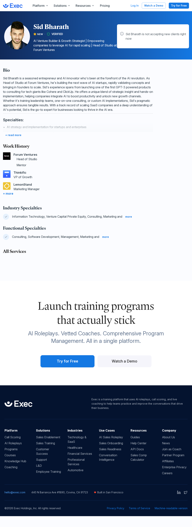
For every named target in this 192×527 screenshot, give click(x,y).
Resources (83, 5)
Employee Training (48, 471)
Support (41, 459)
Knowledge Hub (15, 461)
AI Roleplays (13, 443)
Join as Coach (171, 449)
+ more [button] (8, 193)
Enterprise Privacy (174, 467)
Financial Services (80, 454)
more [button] (128, 216)
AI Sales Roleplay (111, 437)
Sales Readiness (110, 449)
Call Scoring (12, 437)
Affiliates (168, 461)
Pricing (105, 5)
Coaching (10, 467)
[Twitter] (186, 492)
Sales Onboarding (111, 443)
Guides (135, 437)
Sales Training (45, 443)
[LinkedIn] (179, 492)
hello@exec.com (14, 492)
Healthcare (75, 448)
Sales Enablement (48, 437)
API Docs (137, 449)
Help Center (138, 443)
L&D (39, 465)
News (166, 443)
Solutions (60, 5)
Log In (135, 5)
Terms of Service (139, 508)
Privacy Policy (115, 508)
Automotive (75, 470)
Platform (39, 5)
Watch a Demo (153, 5)
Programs (11, 449)
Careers (167, 473)
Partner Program (173, 455)
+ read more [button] (13, 135)
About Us (168, 437)
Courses (10, 455)
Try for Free (179, 5)
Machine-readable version (171, 508)
